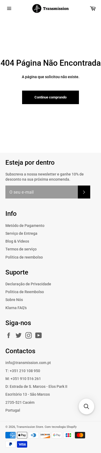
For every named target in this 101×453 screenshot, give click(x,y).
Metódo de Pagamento (24, 225)
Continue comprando (50, 97)
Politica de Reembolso (24, 292)
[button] (86, 406)
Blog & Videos (17, 241)
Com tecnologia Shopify (60, 427)
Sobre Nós (14, 299)
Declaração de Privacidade (28, 284)
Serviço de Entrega (21, 233)
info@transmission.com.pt (28, 363)
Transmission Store (29, 427)
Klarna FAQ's (16, 308)
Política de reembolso (24, 257)
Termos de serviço (21, 249)
